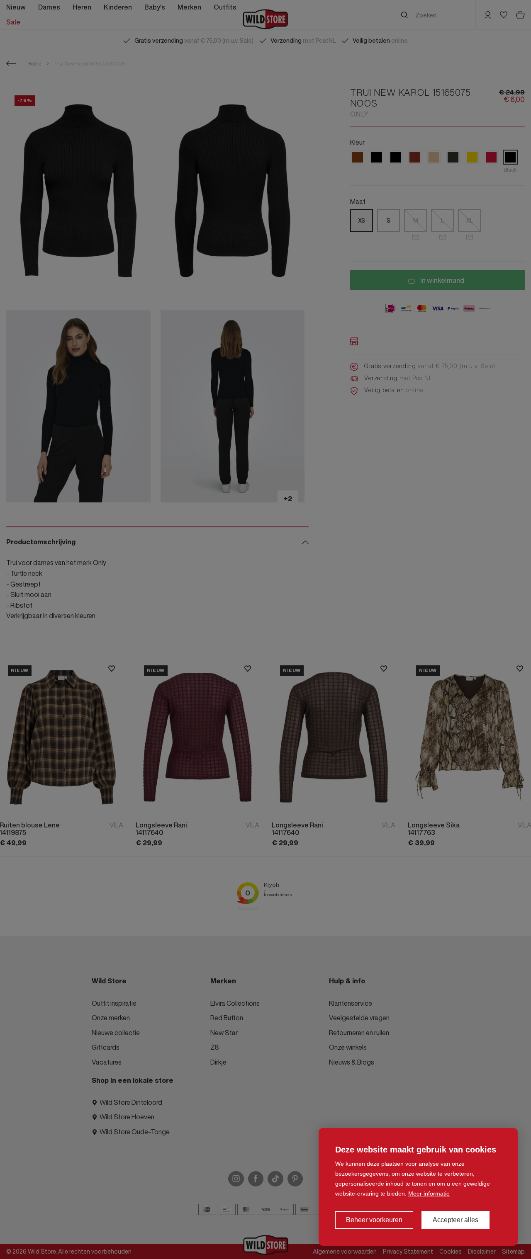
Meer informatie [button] (429, 1193)
